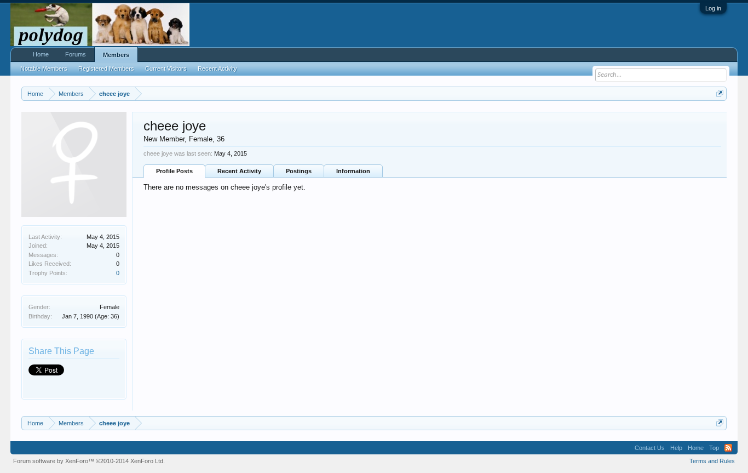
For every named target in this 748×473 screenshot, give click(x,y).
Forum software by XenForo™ (89, 461)
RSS (728, 448)
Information (353, 171)
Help (676, 447)
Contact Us (650, 447)
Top (714, 447)
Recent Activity (239, 171)
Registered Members (106, 68)
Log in (713, 8)
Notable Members (43, 68)
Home (41, 54)
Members (116, 55)
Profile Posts (174, 171)
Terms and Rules (712, 461)
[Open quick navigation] (719, 93)
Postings (299, 171)
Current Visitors (166, 68)
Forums (75, 54)
